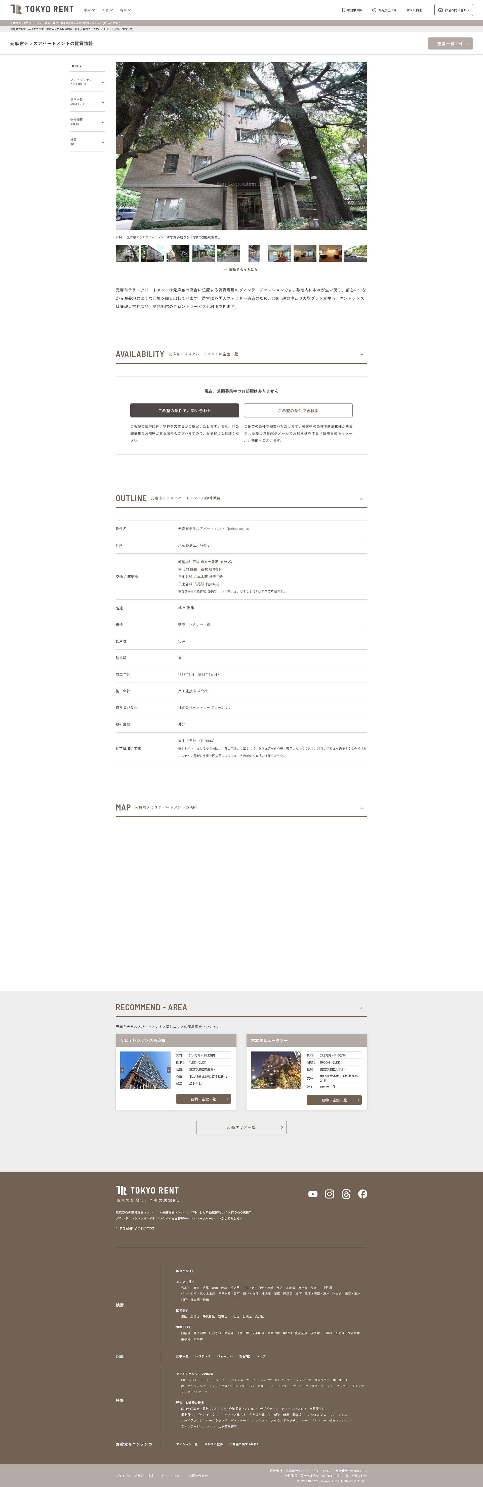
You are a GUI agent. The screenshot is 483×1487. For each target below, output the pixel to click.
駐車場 (297, 1414)
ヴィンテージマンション (198, 1426)
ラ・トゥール (209, 1380)
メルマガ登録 (213, 1444)
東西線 (229, 1333)
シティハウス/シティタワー (228, 1386)
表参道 (290, 1287)
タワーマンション (293, 1408)
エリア (261, 1356)
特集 (123, 10)
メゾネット (260, 1420)
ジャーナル (225, 1356)
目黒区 (247, 1316)
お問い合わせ (198, 1475)
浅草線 (315, 1333)
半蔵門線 (273, 1333)
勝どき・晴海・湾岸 (346, 1293)
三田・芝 (249, 1287)
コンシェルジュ (315, 1414)
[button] (119, 146)
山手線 (185, 1339)
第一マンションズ (193, 1386)
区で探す (182, 1310)
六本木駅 (200, 576)
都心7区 (244, 1356)
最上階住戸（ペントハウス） (201, 1414)
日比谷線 (215, 1333)
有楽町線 (258, 1333)
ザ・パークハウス (305, 1386)
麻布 (196, 1287)
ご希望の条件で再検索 (298, 410)
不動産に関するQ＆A (244, 1444)
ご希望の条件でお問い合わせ (184, 410)
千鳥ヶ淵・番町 (229, 1293)
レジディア (303, 1380)
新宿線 (340, 1333)
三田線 (327, 1333)
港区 (192, 545)
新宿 (277, 1293)
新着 (286, 1414)
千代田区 (209, 1316)
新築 (277, 1414)
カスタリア (322, 1380)
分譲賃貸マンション (243, 1408)
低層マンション (340, 1420)
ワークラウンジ (216, 1420)
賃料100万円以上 (214, 1408)
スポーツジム (338, 1414)
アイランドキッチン (285, 1420)
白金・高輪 (266, 1287)
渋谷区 (195, 1316)
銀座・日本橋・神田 (195, 1299)
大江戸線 (354, 1333)
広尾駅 (198, 583)
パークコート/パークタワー (270, 1386)
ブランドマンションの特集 (194, 1374)
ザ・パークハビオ (258, 1380)
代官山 (315, 1287)
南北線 (287, 1333)
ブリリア (358, 1386)
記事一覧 (182, 1356)
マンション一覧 (187, 1444)
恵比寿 (302, 1287)
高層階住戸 (317, 1408)
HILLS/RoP (189, 1380)
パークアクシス (232, 1380)
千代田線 (243, 1333)
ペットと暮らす (235, 1414)
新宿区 (222, 1316)
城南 (298, 1293)
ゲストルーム (240, 1420)
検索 (87, 10)
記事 (105, 10)
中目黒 (327, 1287)
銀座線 (185, 1333)
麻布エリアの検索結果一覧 (61, 29)
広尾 (206, 1287)
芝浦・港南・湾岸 (317, 1293)
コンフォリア (283, 1380)
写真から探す (185, 1271)
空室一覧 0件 (450, 43)
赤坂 (224, 1287)
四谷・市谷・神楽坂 (257, 1293)
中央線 (198, 1339)
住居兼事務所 (227, 1426)
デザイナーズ (269, 1408)
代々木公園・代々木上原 (198, 1293)
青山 (215, 1287)
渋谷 (279, 1287)
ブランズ (327, 1386)
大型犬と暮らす (260, 1414)
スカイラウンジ (192, 1420)
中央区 (235, 1316)
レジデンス (203, 1356)
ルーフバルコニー (314, 1420)
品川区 (259, 1316)
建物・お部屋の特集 (190, 1402)
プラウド (342, 1386)
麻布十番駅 (210, 561)
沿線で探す (184, 1327)
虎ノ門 (235, 1287)
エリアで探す (36, 29)
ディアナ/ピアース (194, 1392)
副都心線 (301, 1333)
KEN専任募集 (190, 1408)
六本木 (185, 1287)
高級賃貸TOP (18, 29)
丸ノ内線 (199, 1333)
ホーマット (340, 1380)
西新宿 (287, 1293)
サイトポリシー (172, 1475)
